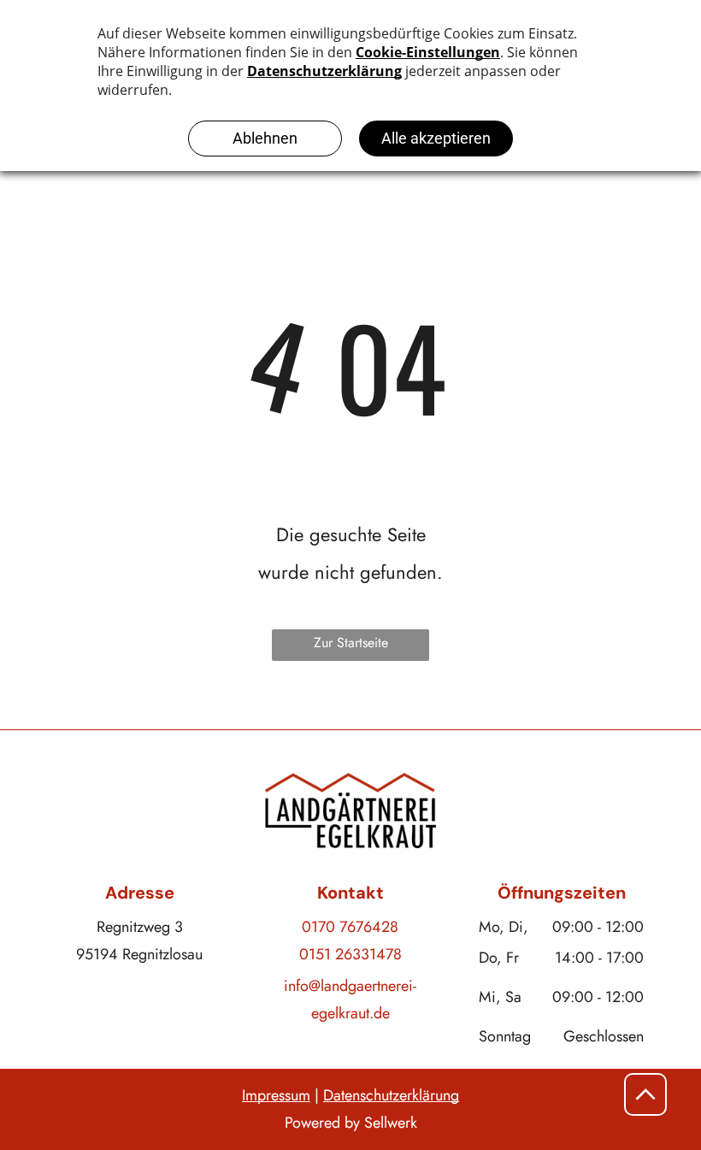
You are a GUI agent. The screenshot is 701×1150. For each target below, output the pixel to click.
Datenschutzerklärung (391, 1095)
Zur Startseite (351, 642)
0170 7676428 (350, 927)
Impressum (276, 1095)
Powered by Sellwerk (351, 1123)
